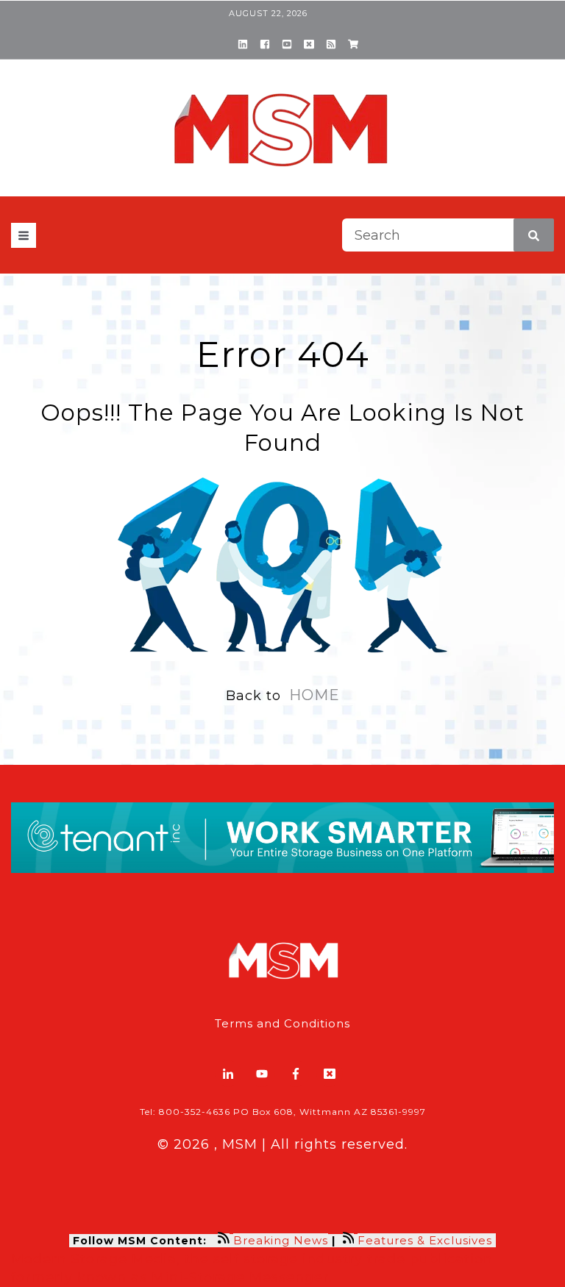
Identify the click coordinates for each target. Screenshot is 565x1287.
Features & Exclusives (427, 1240)
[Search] (534, 235)
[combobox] (448, 235)
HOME (314, 695)
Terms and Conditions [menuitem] (282, 1023)
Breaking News (280, 1240)
